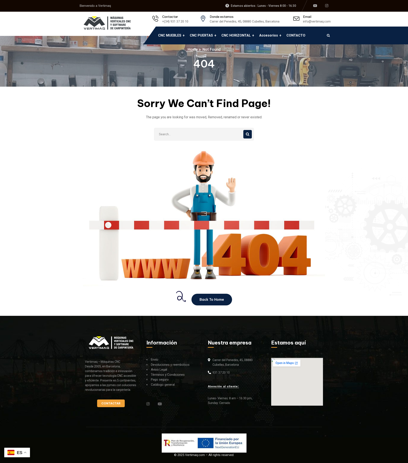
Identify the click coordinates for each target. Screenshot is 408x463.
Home (193, 49)
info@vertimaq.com (317, 21)
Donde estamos (222, 17)
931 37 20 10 (221, 372)
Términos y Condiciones (168, 375)
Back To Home (212, 299)
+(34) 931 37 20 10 (175, 21)
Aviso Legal (159, 369)
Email (307, 17)
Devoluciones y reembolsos (170, 365)
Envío (154, 359)
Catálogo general (163, 385)
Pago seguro (160, 379)
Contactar (170, 17)
